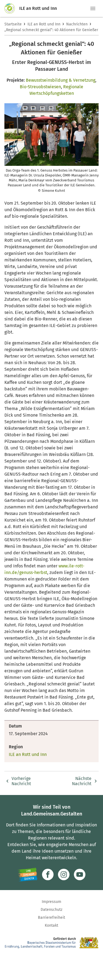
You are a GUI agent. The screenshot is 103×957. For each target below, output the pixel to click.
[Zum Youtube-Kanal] (79, 874)
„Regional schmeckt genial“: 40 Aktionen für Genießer (51, 30)
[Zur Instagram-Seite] (63, 874)
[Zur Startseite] (11, 8)
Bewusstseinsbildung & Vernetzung (60, 80)
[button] (93, 8)
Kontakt (51, 925)
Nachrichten (77, 24)
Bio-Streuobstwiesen (40, 86)
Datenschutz (51, 909)
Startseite (13, 24)
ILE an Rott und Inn (43, 24)
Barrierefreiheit (51, 917)
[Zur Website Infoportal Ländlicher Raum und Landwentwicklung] (28, 874)
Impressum (51, 901)
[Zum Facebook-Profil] (48, 874)
